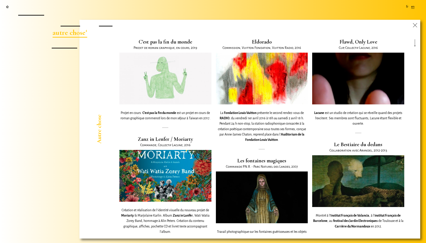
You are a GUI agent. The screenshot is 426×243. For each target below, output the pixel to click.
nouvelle (30, 10)
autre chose (69, 32)
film (105, 21)
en (412, 6)
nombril (64, 43)
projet (70, 21)
